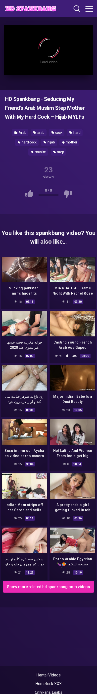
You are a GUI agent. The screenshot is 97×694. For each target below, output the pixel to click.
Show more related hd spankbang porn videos (48, 586)
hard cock (29, 142)
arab (41, 133)
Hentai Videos (48, 675)
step (60, 152)
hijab (51, 142)
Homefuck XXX (48, 683)
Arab (22, 133)
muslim (40, 152)
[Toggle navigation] (89, 9)
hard (77, 133)
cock (58, 133)
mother (71, 142)
